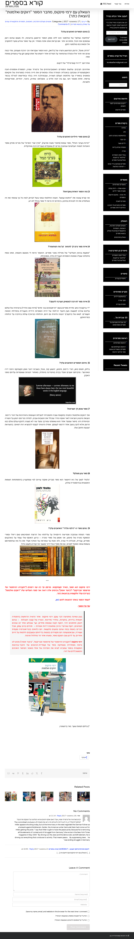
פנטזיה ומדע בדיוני (119, 147)
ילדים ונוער (122, 143)
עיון (124, 132)
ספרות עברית (121, 304)
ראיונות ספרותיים (119, 343)
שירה (124, 151)
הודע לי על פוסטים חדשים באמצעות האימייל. (70, 920)
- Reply (58, 816)
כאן (57, 599)
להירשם (111, 39)
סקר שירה (122, 300)
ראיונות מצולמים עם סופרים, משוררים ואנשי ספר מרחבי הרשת (117, 349)
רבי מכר (123, 140)
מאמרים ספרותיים (119, 185)
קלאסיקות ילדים (120, 297)
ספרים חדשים (120, 110)
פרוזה (123, 128)
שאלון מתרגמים (120, 237)
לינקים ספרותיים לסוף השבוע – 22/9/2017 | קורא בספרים (69, 849)
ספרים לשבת (121, 201)
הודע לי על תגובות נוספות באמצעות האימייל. (71, 916)
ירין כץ (84, 21)
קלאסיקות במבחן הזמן (117, 136)
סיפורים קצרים (120, 279)
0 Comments (63, 24)
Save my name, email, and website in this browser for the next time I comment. (56, 912)
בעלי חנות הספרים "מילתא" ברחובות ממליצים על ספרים (119, 157)
